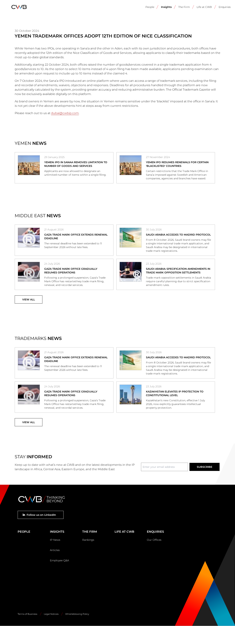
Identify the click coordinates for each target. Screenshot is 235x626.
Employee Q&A (59, 560)
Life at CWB (204, 7)
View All (28, 299)
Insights (166, 7)
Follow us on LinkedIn (41, 514)
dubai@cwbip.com (65, 113)
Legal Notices (51, 614)
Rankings (88, 539)
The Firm (184, 7)
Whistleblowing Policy (77, 614)
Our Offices (154, 539)
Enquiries (225, 7)
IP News (55, 539)
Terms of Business (27, 614)
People (149, 7)
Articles (55, 550)
